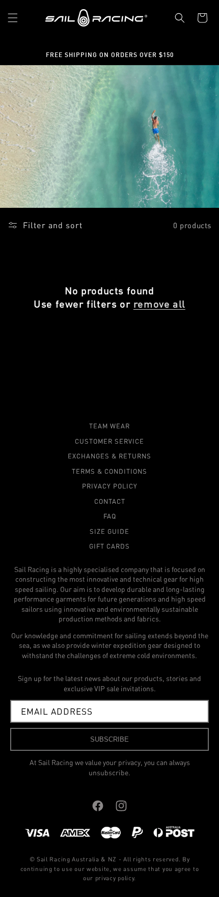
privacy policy (114, 878)
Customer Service (109, 441)
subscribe (109, 739)
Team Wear (109, 426)
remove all (159, 303)
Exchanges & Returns (109, 456)
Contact (109, 501)
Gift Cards (109, 546)
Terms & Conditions (109, 471)
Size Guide (109, 531)
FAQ (109, 516)
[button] (13, 18)
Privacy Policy (110, 486)
